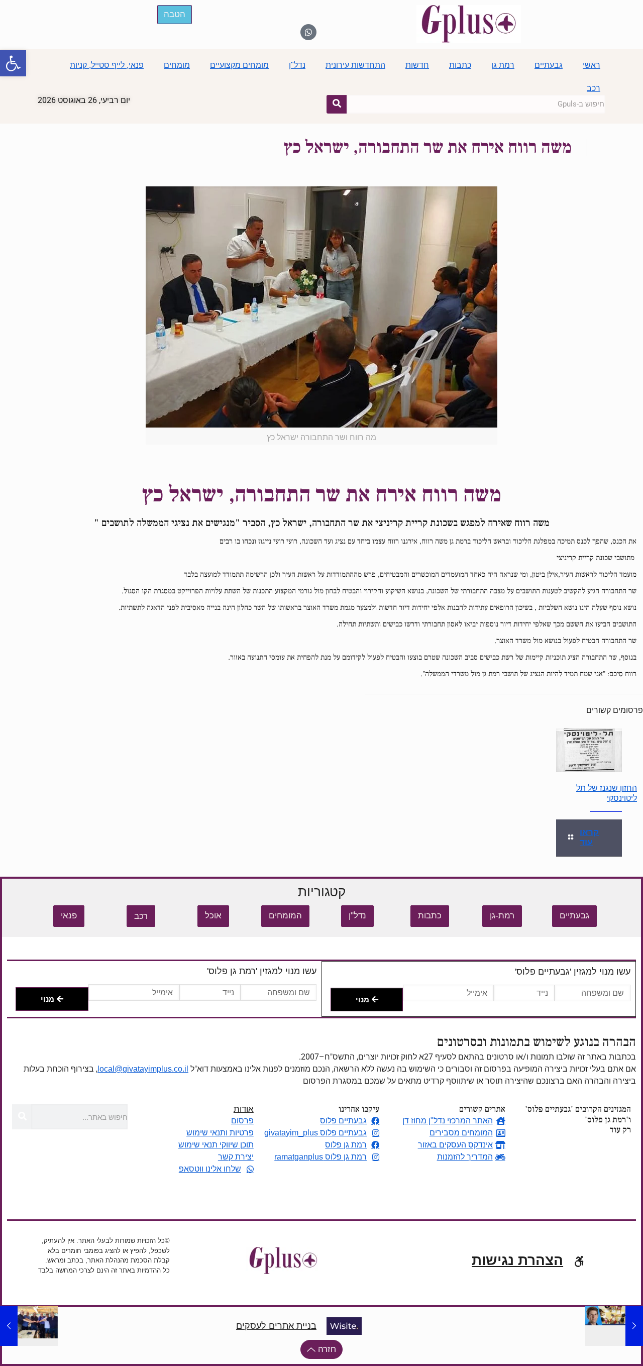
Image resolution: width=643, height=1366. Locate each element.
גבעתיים (548, 65)
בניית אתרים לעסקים (276, 1326)
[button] (13, 63)
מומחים (177, 65)
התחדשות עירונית (355, 65)
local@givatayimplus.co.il (142, 1069)
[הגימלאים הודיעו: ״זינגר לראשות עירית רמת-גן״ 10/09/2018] (9, 1326)
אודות (244, 1109)
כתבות (460, 65)
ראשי (591, 65)
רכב (593, 88)
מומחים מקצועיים (239, 65)
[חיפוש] (337, 104)
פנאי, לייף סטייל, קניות (107, 65)
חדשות (417, 65)
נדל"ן (297, 65)
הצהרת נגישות (517, 1260)
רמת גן (502, 65)
